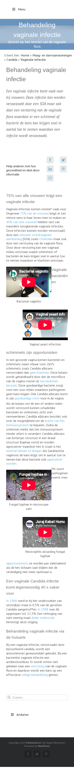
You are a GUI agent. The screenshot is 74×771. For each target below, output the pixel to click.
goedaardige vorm (27, 398)
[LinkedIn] (50, 168)
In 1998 (43, 609)
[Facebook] (50, 159)
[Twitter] (63, 159)
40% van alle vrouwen (21, 222)
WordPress (44, 745)
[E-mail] (50, 177)
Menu (21, 9)
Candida (12, 59)
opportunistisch (17, 563)
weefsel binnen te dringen (24, 451)
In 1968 (11, 601)
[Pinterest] (63, 168)
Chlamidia (46, 239)
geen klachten (39, 372)
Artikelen (22, 715)
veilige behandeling (35, 675)
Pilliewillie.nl (33, 742)
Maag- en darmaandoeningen (52, 55)
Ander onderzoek (42, 618)
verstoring (38, 666)
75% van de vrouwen (34, 213)
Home (25, 55)
